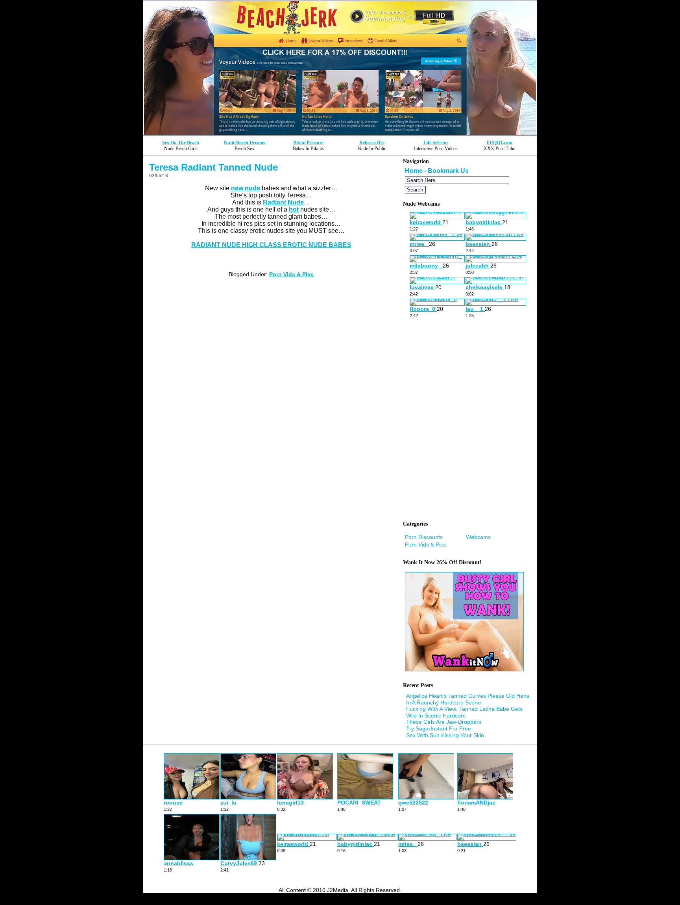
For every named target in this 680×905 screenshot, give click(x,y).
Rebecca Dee (371, 142)
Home (414, 170)
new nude (245, 188)
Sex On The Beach (180, 142)
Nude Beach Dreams (244, 142)
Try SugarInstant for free (438, 728)
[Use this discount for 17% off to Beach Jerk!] (340, 133)
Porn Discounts (424, 537)
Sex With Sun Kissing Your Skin (445, 735)
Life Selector (435, 142)
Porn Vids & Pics (291, 274)
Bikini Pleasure (308, 142)
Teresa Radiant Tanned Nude (213, 167)
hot (294, 209)
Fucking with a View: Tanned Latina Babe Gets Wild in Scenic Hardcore (464, 712)
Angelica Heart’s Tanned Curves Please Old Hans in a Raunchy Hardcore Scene (467, 699)
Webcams (478, 537)
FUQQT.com (499, 142)
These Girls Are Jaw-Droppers (443, 722)
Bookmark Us (448, 170)
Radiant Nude (283, 202)
